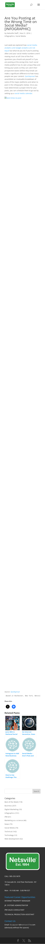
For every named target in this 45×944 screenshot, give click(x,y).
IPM (6, 817)
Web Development (12, 839)
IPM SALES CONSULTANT (14, 910)
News (7, 824)
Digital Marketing (11, 809)
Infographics (10, 36)
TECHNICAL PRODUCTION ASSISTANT (19, 914)
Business (8, 806)
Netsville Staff (12, 33)
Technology (9, 835)
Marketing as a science (14, 820)
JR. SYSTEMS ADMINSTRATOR (16, 905)
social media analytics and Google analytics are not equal (21, 48)
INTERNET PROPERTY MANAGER (17, 901)
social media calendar (23, 93)
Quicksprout (30, 76)
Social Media (21, 36)
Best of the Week (11, 802)
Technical (8, 831)
